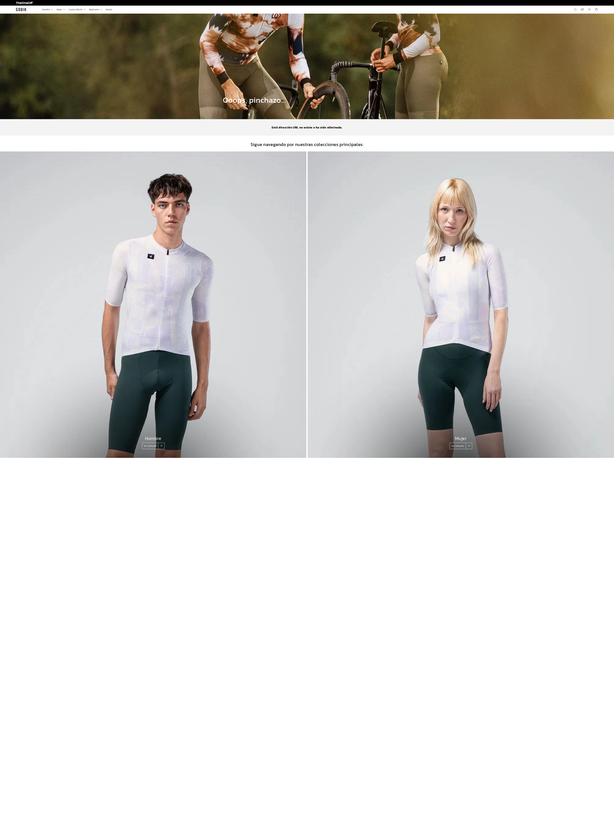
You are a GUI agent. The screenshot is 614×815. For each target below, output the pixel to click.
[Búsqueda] (575, 9)
